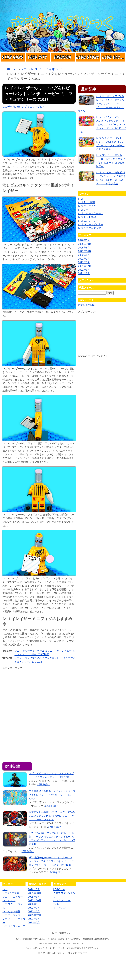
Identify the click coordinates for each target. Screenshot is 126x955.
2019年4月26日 (11, 106)
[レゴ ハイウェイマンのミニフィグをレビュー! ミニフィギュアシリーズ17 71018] (14, 780)
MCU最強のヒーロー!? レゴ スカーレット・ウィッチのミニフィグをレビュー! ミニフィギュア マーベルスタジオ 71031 (51, 861)
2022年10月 (84, 251)
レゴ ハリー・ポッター (90, 224)
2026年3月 (84, 240)
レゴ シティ (84, 209)
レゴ (80, 198)
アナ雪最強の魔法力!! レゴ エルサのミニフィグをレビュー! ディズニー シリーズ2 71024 (52, 795)
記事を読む (43, 784)
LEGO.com (59, 889)
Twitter (57, 904)
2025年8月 (84, 247)
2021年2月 (84, 273)
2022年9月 (84, 255)
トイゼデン (59, 908)
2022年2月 (84, 258)
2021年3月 (84, 269)
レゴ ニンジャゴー (88, 220)
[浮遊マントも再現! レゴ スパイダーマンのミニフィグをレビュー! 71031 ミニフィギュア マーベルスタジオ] (14, 819)
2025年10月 (84, 244)
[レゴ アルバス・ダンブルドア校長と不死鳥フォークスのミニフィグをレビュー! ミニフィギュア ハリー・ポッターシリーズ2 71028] (14, 839)
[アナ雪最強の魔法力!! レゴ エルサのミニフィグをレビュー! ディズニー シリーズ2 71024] (14, 798)
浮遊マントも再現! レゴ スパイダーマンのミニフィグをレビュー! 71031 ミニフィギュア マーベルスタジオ (52, 816)
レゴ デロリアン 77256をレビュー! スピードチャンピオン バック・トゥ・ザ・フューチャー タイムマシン (101, 103)
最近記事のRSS (87, 305)
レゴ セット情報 (87, 217)
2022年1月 (84, 262)
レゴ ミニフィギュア (33, 106)
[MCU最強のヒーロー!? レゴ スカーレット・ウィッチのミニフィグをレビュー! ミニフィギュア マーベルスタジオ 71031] (14, 864)
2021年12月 (84, 266)
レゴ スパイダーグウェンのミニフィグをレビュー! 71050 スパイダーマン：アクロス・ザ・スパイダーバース (102, 124)
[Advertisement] (28, 693)
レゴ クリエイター (88, 206)
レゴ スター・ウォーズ (90, 213)
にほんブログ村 (62, 900)
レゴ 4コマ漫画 (86, 202)
